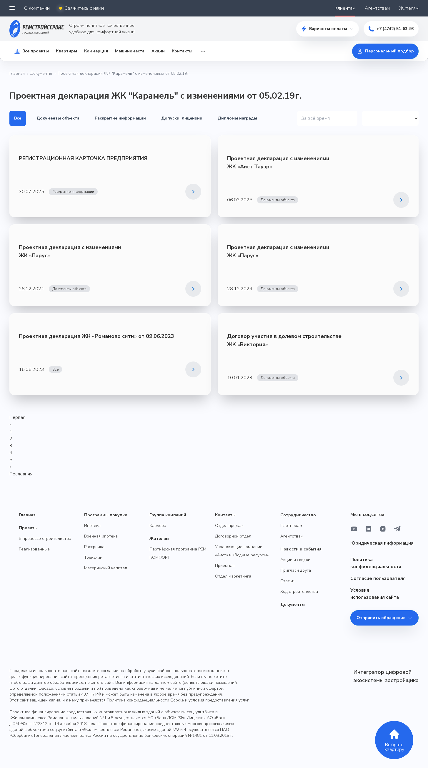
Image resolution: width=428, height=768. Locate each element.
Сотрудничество (298, 515)
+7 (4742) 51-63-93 (395, 28)
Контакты (182, 51)
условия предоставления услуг (219, 700)
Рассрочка (94, 547)
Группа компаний (167, 515)
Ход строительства (299, 591)
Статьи (287, 581)
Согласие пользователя (378, 578)
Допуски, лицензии (181, 118)
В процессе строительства (45, 538)
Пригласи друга (295, 570)
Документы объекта (57, 118)
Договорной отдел (233, 536)
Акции (158, 51)
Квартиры (66, 51)
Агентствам (377, 8)
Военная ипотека (101, 536)
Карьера (157, 525)
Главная (17, 73)
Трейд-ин (93, 557)
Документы (41, 73)
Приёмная (224, 565)
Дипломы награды (237, 118)
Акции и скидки (295, 560)
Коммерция (96, 51)
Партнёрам (291, 525)
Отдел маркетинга (233, 576)
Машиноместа (129, 51)
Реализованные (34, 549)
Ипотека (92, 525)
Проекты (28, 528)
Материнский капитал (105, 568)
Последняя (20, 474)
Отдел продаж (229, 525)
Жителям (409, 8)
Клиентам (345, 8)
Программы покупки (105, 515)
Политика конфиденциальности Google (145, 700)
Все (17, 118)
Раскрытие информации (120, 118)
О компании (37, 8)
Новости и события (301, 549)
